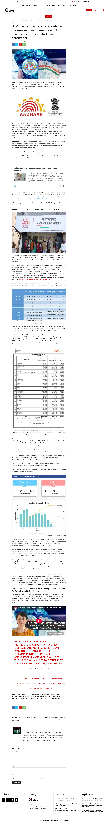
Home (13, 20)
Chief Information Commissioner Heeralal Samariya (43, 694)
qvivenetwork (15, 698)
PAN (50, 696)
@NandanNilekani (42, 657)
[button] (54, 16)
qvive (63, 696)
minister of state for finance (41, 696)
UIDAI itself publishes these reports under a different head (34, 279)
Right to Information (30, 698)
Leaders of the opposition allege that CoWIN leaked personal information (42, 678)
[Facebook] (95, 10)
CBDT (29, 694)
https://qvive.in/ (26, 730)
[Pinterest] (20, 44)
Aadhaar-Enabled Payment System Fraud (41, 688)
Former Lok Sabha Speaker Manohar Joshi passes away (55, 718)
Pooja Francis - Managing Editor (20, 41)
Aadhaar (18, 694)
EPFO (32, 696)
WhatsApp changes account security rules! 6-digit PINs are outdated (66, 804)
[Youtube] (3, 800)
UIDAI (41, 698)
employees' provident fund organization (21, 696)
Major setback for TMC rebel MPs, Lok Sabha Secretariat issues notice (65, 799)
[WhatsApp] (24, 44)
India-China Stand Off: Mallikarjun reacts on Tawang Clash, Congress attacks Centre (93, 799)
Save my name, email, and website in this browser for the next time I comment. (33, 778)
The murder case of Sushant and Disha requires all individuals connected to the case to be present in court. (24, 719)
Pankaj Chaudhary (56, 696)
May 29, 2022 (48, 668)
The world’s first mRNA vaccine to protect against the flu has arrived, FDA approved (66, 809)
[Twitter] (99, 10)
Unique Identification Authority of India (52, 698)
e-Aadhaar (58, 694)
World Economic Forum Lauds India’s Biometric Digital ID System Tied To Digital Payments (42, 683)
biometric (24, 694)
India (17, 20)
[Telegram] (103, 10)
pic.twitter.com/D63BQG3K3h (43, 663)
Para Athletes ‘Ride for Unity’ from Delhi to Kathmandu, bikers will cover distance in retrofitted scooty (93, 805)
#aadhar (34, 644)
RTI (37, 698)
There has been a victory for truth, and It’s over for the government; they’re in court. (92, 810)
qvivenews (22, 698)
